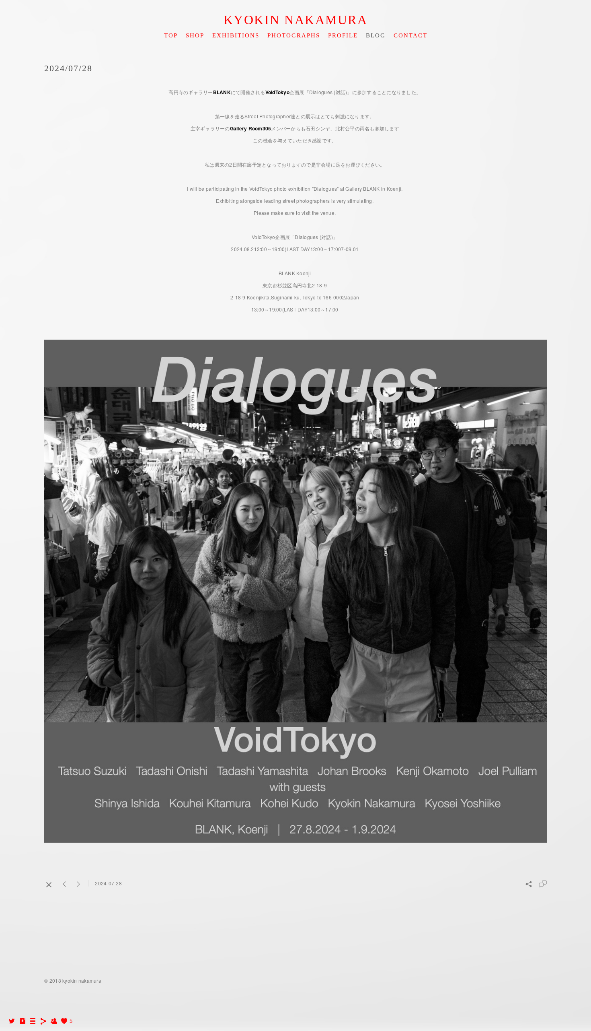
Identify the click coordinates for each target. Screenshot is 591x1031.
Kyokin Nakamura (296, 19)
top (171, 35)
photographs (293, 35)
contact (410, 35)
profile (343, 35)
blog (376, 35)
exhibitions (235, 35)
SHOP (195, 35)
